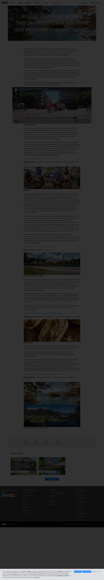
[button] (96, 571)
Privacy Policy (37, 577)
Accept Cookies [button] (78, 571)
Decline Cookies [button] (87, 571)
